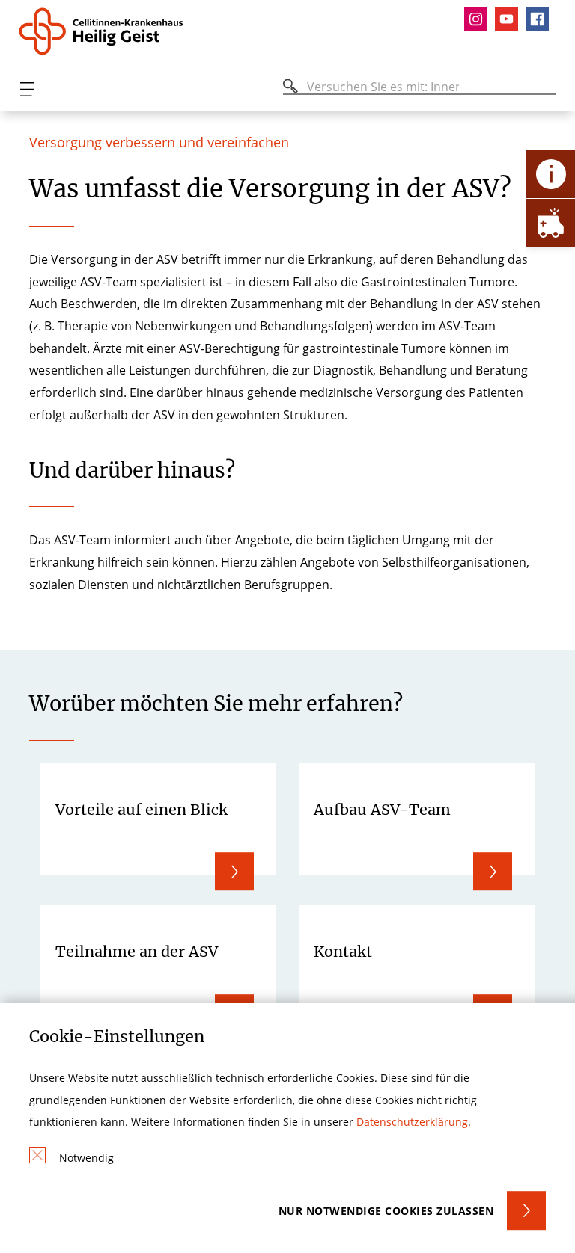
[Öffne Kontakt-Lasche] (550, 174)
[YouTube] (510, 19)
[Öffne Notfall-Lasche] (550, 222)
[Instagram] (479, 19)
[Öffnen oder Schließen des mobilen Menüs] (27, 89)
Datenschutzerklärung (412, 1122)
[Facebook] (541, 19)
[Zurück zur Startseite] (107, 31)
